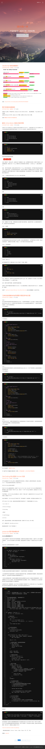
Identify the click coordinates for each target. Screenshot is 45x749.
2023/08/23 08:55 (5, 67)
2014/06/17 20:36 (5, 125)
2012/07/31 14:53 (5, 533)
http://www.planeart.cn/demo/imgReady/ (10, 727)
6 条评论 (11, 125)
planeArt (7, 733)
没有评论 (11, 67)
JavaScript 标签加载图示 (10, 66)
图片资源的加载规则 (8, 107)
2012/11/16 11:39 (5, 478)
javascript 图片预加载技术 (10, 531)
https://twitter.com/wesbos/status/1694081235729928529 (16, 101)
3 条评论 (10, 478)
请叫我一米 (38, 2)
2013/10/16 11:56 (5, 297)
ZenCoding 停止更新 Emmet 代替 (13, 476)
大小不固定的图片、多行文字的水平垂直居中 (26, 471)
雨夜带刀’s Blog (12, 468)
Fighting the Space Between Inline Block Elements (16, 290)
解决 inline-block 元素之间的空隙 (13, 123)
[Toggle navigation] (42, 2)
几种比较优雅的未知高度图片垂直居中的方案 (16, 295)
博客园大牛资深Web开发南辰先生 (10, 117)
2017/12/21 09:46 (5, 109)
